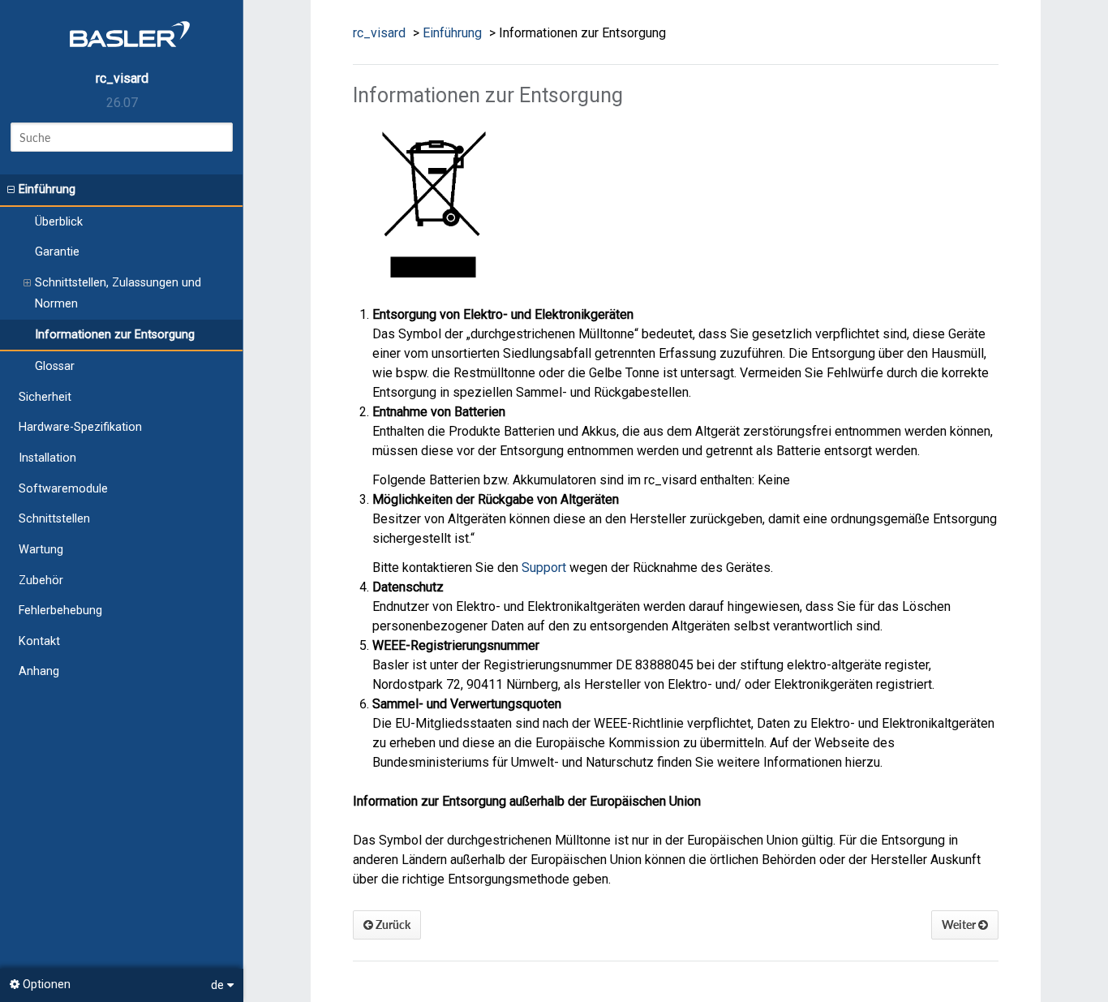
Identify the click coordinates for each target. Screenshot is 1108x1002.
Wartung (41, 550)
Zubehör (41, 580)
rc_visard (122, 78)
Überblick (59, 222)
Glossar (55, 366)
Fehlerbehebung (60, 610)
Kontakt (39, 641)
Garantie (57, 252)
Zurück (391, 924)
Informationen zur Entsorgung (115, 335)
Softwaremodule (63, 489)
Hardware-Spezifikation (80, 427)
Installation (47, 458)
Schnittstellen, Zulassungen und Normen (118, 293)
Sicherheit (45, 397)
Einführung (47, 189)
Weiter (960, 924)
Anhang (39, 671)
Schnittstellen (54, 519)
